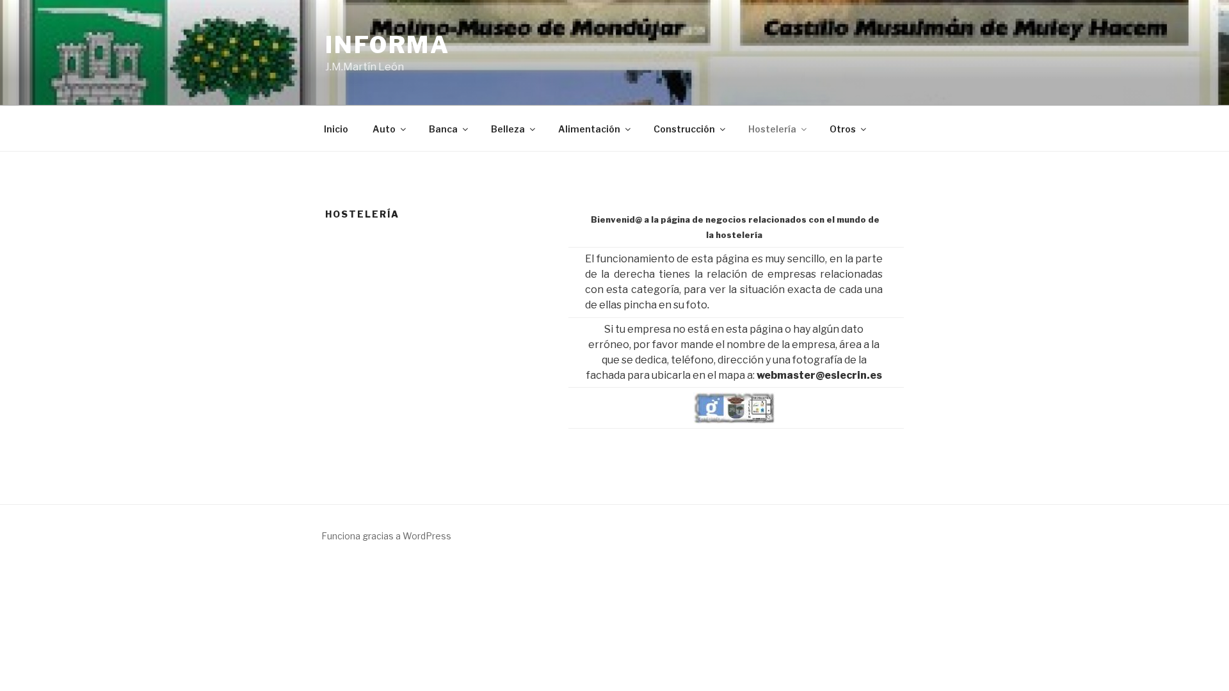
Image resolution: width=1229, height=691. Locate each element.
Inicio (336, 128)
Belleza (508, 128)
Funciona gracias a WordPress (386, 535)
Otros (843, 128)
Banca (443, 128)
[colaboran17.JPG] (734, 408)
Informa (387, 45)
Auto (384, 128)
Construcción (684, 128)
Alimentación (589, 128)
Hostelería (772, 128)
